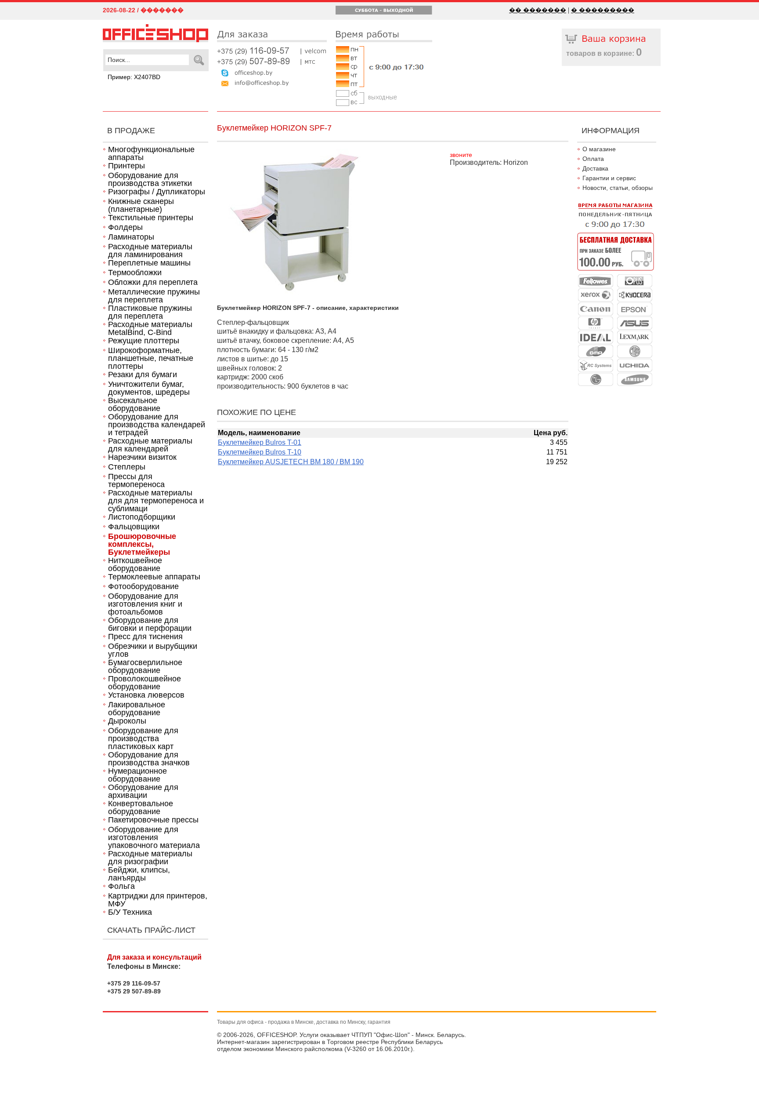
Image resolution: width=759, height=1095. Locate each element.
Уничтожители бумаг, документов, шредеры (149, 388)
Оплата (593, 158)
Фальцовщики (133, 526)
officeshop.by (272, 72)
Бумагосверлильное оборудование (145, 666)
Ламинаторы (131, 237)
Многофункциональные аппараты (151, 153)
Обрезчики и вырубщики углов (152, 650)
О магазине (599, 149)
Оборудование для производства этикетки (150, 179)
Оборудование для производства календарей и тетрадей (156, 424)
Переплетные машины (149, 262)
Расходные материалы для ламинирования (150, 250)
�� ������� (537, 10)
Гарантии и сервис (609, 178)
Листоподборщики (141, 517)
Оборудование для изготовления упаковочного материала (154, 837)
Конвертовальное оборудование (140, 807)
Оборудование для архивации (143, 791)
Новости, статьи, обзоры (617, 187)
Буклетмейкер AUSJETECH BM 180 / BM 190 (291, 462)
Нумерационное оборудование (137, 775)
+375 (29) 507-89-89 (272, 61)
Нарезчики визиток (142, 457)
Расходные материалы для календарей (150, 445)
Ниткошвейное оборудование (135, 564)
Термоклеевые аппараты (154, 576)
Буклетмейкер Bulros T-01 (259, 442)
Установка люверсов (146, 695)
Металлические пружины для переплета (154, 295)
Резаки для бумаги (142, 374)
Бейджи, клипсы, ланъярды (139, 874)
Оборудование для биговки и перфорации (150, 624)
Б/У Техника (130, 912)
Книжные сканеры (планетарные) (141, 205)
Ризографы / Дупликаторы (156, 191)
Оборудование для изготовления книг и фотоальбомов (145, 604)
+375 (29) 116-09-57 (272, 51)
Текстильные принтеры (150, 217)
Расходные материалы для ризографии (150, 857)
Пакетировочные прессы (153, 819)
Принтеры (126, 165)
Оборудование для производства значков (149, 758)
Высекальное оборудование (134, 404)
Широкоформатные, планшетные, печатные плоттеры (150, 358)
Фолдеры (125, 227)
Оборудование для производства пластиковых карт (143, 738)
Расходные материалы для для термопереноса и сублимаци (156, 500)
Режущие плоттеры (143, 340)
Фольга (121, 886)
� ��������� (602, 10)
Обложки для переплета (153, 282)
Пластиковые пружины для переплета (150, 312)
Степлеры (126, 466)
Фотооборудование (143, 586)
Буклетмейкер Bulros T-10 (259, 452)
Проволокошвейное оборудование (144, 682)
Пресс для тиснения (145, 636)
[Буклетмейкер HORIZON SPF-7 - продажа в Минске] (155, 40)
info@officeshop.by (272, 82)
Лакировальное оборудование (136, 708)
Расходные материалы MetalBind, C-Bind (150, 328)
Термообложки (135, 272)
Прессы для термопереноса (136, 480)
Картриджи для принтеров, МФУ (157, 899)
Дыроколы (127, 721)
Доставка (595, 168)
